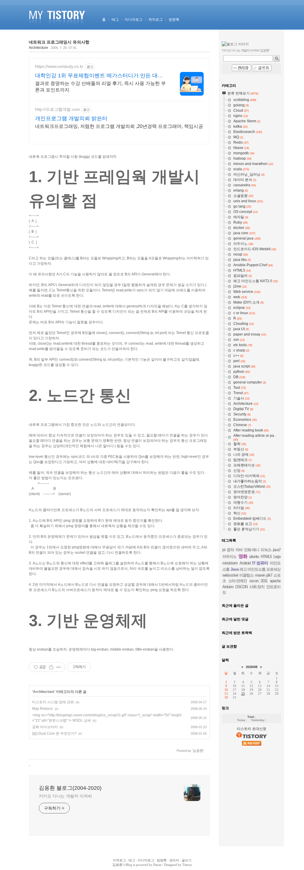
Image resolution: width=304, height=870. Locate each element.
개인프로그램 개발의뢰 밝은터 (71, 118)
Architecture (38, 48)
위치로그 (155, 19)
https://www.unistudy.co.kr (59, 66)
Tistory (187, 864)
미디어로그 (133, 19)
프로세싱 (273, 569)
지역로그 (119, 860)
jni (223, 550)
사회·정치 (257, 587)
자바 (239, 550)
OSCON (241, 587)
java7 (277, 550)
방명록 (174, 19)
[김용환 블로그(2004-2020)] (58, 28)
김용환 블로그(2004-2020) (70, 788)
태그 (115, 19)
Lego (277, 556)
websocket (230, 575)
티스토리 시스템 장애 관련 (53, 702)
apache (275, 581)
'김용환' (117, 864)
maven (260, 575)
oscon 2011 (258, 581)
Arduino (227, 587)
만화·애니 (251, 550)
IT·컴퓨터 (260, 563)
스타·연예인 (237, 581)
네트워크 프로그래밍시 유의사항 (59, 42)
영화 (242, 556)
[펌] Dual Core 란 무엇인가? (54, 733)
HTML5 (266, 556)
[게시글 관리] (58, 667)
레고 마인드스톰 (252, 569)
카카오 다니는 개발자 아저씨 (65, 796)
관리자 (174, 860)
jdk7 (269, 575)
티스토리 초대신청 (251, 729)
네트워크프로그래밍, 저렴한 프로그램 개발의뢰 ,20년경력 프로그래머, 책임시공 (119, 126)
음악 (230, 550)
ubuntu (254, 556)
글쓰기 (186, 860)
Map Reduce (42, 709)
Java (234, 569)
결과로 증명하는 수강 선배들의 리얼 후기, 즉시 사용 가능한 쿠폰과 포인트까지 (100, 86)
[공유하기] (51, 667)
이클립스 (246, 575)
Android (245, 563)
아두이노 (229, 556)
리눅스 (266, 550)
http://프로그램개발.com (57, 109)
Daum (157, 864)
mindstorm (230, 563)
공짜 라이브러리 (45, 727)
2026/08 (251, 667)
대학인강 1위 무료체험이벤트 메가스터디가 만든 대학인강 (99, 76)
